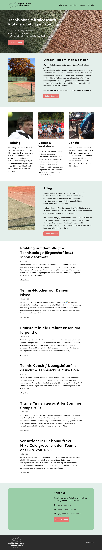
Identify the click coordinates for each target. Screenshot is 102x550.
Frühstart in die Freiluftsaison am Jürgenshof (50, 330)
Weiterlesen (24, 280)
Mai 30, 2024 (24, 412)
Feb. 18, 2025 (24, 337)
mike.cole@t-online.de (67, 510)
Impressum (90, 542)
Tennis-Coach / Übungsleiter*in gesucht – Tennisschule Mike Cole (49, 367)
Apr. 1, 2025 (24, 261)
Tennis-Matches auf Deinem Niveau (44, 292)
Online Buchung (16, 42)
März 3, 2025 (24, 299)
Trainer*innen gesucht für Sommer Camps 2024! (50, 405)
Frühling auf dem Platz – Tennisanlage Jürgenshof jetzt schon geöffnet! (46, 252)
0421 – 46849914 (64, 505)
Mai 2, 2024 (24, 454)
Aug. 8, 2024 (24, 374)
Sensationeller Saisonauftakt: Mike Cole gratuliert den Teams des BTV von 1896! (48, 445)
